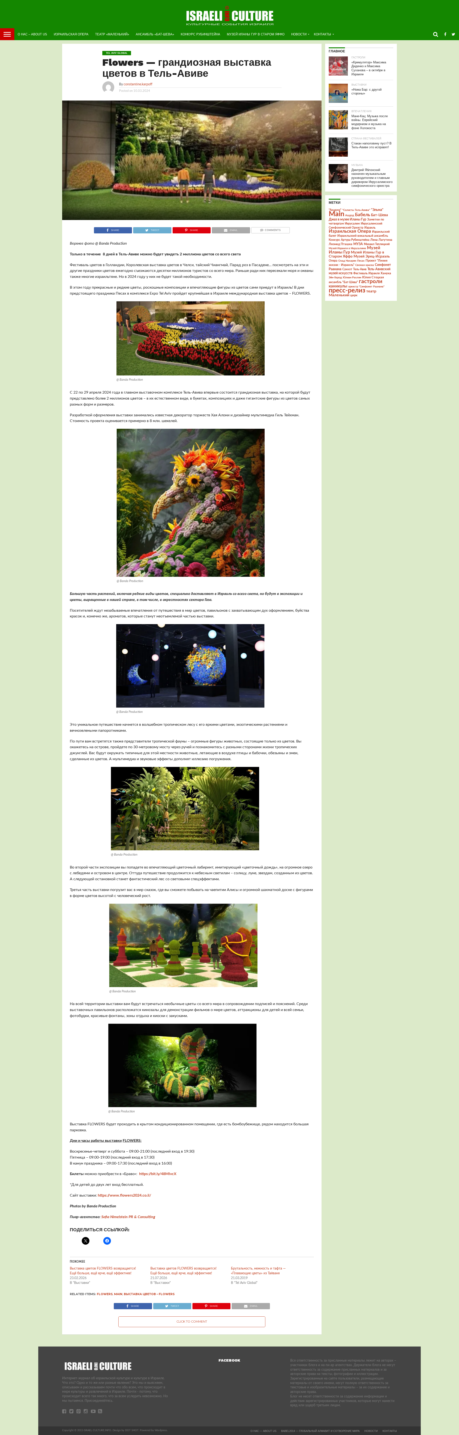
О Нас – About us (32, 34)
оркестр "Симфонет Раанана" (366, 286)
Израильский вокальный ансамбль (362, 235)
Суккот (347, 269)
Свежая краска (364, 265)
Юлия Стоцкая (373, 277)
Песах (361, 260)
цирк (353, 295)
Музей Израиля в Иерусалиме (347, 248)
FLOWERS (105, 1294)
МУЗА (358, 244)
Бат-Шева (379, 215)
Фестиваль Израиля (366, 273)
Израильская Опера (71, 34)
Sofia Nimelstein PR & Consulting (128, 1217)
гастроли (370, 281)
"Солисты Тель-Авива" (356, 210)
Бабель (362, 214)
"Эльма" (377, 210)
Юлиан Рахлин (352, 277)
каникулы (338, 286)
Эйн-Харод (335, 277)
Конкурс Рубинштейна (200, 34)
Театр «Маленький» (112, 34)
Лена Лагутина (381, 240)
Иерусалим (352, 223)
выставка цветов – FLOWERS (149, 1294)
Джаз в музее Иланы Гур (347, 219)
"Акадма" (335, 210)
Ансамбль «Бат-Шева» (155, 34)
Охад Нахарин (347, 260)
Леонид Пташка (340, 244)
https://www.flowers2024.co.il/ (124, 1195)
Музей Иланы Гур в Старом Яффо (255, 34)
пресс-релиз (347, 290)
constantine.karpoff (138, 84)
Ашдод (349, 215)
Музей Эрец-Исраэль (372, 256)
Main (118, 1294)
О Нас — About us (263, 1431)
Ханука (386, 273)
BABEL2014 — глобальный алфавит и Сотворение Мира (320, 1431)
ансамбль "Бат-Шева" (343, 282)
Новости (298, 34)
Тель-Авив (359, 269)
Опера (333, 260)
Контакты (322, 34)
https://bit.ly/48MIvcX (157, 1174)
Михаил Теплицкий (377, 244)
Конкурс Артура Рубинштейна (349, 240)
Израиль (370, 227)
